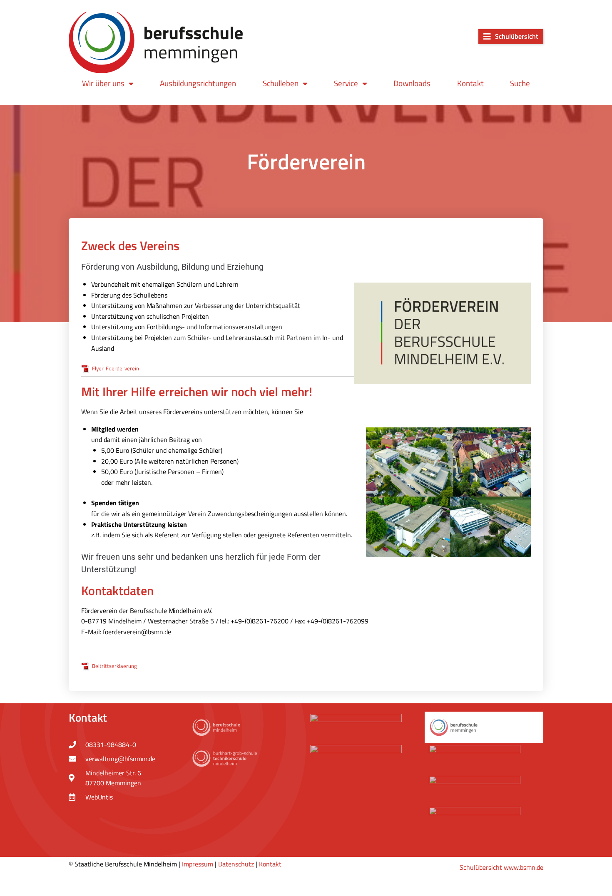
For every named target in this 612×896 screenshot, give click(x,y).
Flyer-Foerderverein (115, 368)
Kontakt (470, 83)
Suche (520, 83)
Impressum (197, 864)
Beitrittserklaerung (114, 666)
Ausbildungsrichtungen (198, 83)
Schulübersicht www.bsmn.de (501, 867)
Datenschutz (236, 864)
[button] (510, 36)
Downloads (411, 83)
